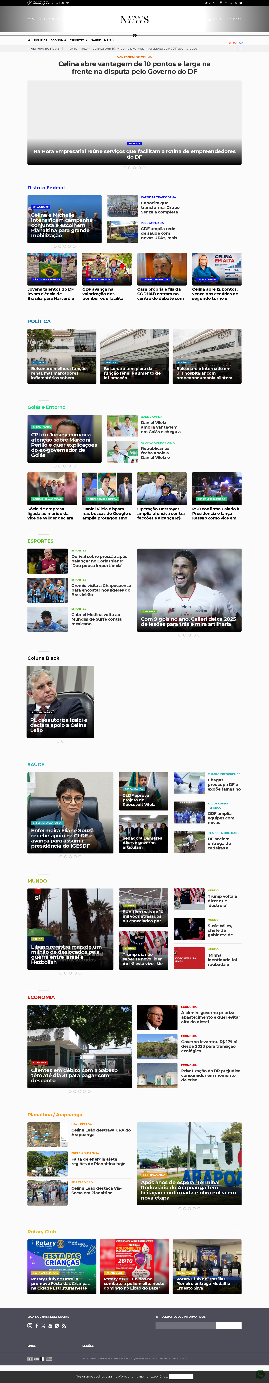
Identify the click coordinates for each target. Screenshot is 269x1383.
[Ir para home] (29, 40)
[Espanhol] (36, 1359)
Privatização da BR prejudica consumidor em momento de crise (210, 1075)
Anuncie (63, 3)
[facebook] (224, 3)
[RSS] (63, 1326)
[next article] (234, 48)
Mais (107, 40)
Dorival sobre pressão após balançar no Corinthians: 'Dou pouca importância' (99, 561)
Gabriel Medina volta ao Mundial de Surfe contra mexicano (96, 619)
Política (40, 40)
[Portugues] (30, 1359)
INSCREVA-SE (228, 1325)
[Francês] (42, 1359)
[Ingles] (49, 1359)
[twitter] (229, 3)
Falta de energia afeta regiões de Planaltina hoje (98, 1161)
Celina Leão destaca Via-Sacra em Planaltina (96, 1190)
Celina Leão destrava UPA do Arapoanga (101, 1132)
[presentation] (235, 320)
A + (211, 2)
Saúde (96, 40)
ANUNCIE (55, 19)
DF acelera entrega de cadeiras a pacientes (219, 845)
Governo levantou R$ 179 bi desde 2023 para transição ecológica (209, 1046)
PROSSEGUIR (181, 1376)
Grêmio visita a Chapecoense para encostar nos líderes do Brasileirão (101, 590)
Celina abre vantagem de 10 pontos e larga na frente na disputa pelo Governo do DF (134, 68)
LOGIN (216, 19)
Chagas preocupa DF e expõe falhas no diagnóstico (224, 787)
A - (214, 2)
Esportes (77, 40)
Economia (58, 40)
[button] (29, 20)
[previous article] (241, 48)
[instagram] (219, 3)
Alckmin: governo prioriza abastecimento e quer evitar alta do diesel (210, 1017)
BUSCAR (235, 19)
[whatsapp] (239, 3)
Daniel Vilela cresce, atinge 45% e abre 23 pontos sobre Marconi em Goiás (120, 48)
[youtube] (234, 3)
